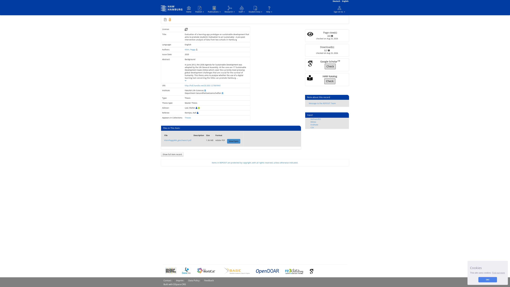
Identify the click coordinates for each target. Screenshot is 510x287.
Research (229, 11)
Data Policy (193, 280)
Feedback (209, 280)
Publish (199, 11)
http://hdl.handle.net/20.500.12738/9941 (203, 85)
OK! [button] (487, 280)
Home (188, 11)
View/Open (234, 141)
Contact (167, 280)
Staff (241, 11)
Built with (168, 284)
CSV (312, 127)
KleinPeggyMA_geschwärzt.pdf (177, 140)
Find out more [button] (498, 273)
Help (268, 11)
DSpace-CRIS (179, 284)
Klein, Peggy (190, 49)
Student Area (255, 11)
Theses (188, 117)
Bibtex (313, 122)
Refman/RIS (316, 119)
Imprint (180, 280)
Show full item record (172, 154)
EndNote (314, 124)
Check (330, 66)
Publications (213, 11)
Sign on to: (339, 11)
